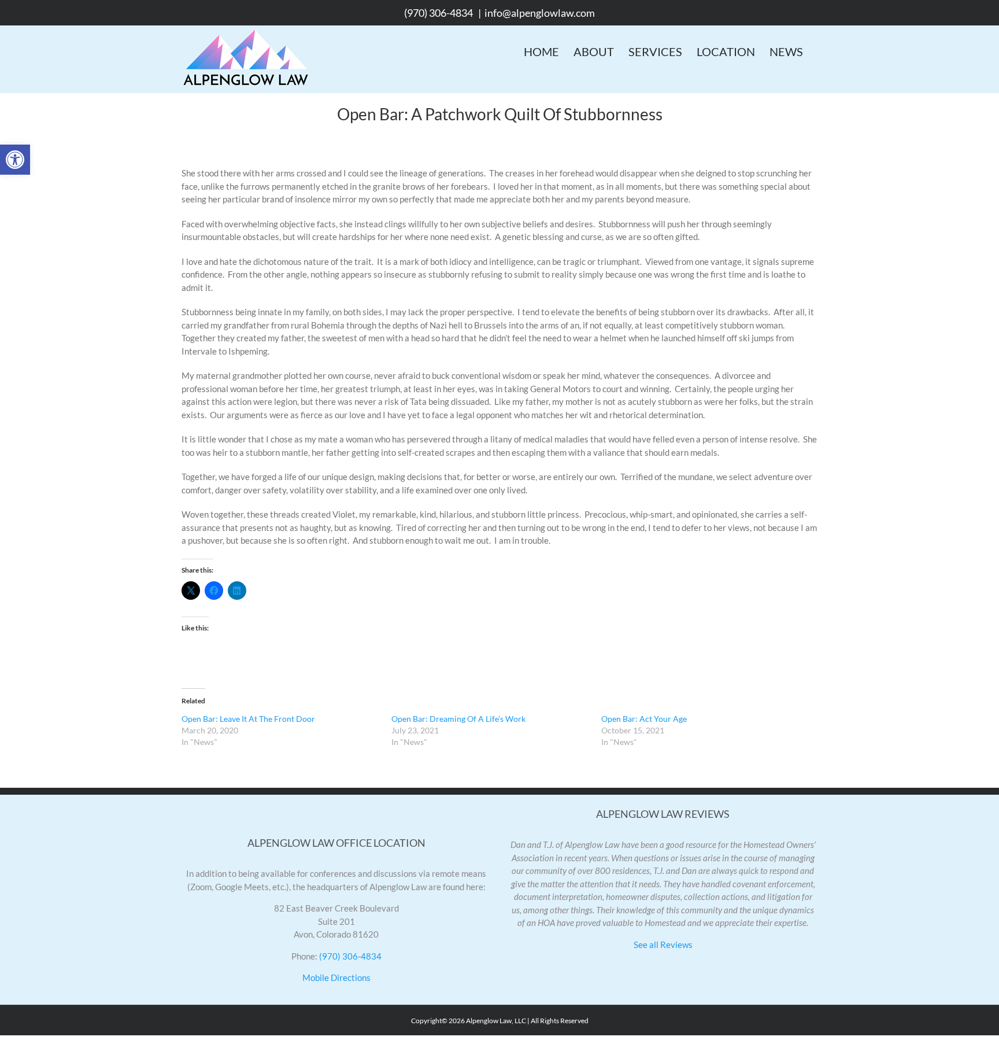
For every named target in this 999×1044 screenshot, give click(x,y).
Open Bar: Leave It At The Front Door (248, 719)
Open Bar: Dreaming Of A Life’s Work (458, 719)
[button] (15, 160)
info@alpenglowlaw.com (539, 12)
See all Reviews (663, 944)
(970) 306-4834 (438, 12)
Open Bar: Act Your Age (644, 719)
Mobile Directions (336, 977)
